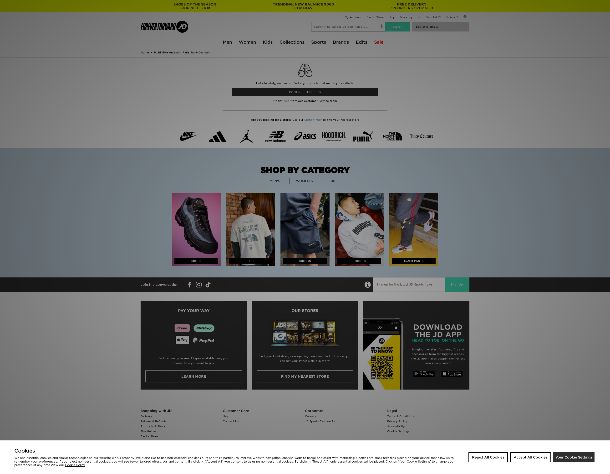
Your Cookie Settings (573, 457)
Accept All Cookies (530, 457)
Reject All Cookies (488, 457)
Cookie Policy (75, 465)
